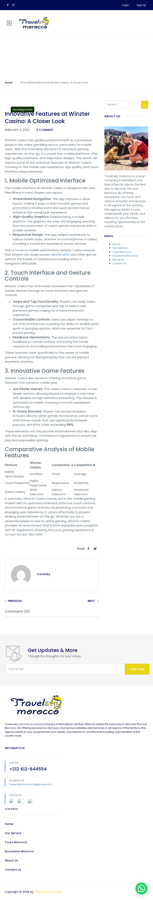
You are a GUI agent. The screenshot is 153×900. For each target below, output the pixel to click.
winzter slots (60, 254)
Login (125, 5)
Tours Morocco (122, 252)
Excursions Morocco (125, 256)
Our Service (120, 248)
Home (9, 82)
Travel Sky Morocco (47, 892)
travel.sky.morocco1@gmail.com (30, 784)
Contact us (119, 263)
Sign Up (141, 5)
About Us (118, 260)
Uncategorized (22, 109)
